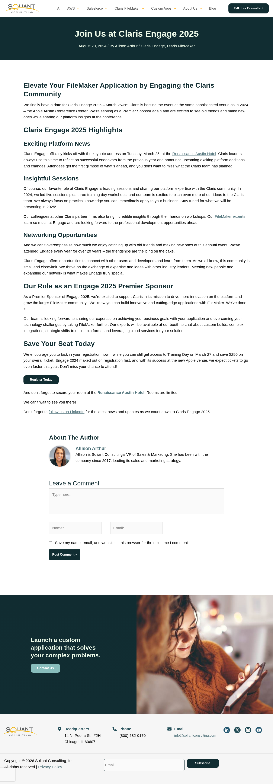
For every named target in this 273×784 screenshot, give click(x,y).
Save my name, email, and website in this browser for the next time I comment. (122, 543)
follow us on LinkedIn (66, 412)
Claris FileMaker (181, 46)
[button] (77, 8)
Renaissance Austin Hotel (194, 154)
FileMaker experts (230, 216)
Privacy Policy (50, 767)
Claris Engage (153, 46)
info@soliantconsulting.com (195, 735)
